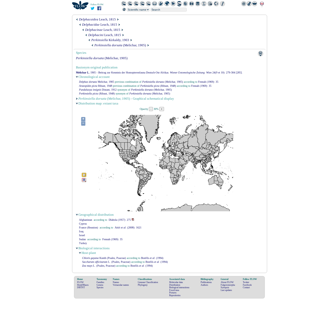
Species (100, 287)
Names (116, 282)
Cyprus (83, 223)
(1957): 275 (120, 219)
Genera (100, 285)
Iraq (81, 231)
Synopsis (225, 287)
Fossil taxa (174, 290)
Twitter (246, 282)
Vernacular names (121, 285)
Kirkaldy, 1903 (110, 40)
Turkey (83, 243)
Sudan (82, 239)
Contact (246, 287)
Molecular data (176, 282)
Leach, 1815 (97, 19)
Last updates (226, 290)
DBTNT (81, 287)
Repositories (175, 295)
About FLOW (227, 282)
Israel (82, 235)
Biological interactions (179, 287)
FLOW (80, 282)
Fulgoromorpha (228, 285)
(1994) (152, 258)
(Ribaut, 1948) (158, 85)
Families (100, 282)
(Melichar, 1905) (120, 45)
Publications (206, 282)
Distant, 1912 (98, 89)
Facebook (247, 285)
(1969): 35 (208, 81)
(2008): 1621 (128, 227)
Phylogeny (143, 285)
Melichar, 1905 (96, 81)
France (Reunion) (88, 227)
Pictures (173, 292)
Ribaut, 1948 (95, 85)
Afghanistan (85, 219)
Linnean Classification (148, 282)
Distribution (174, 285)
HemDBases (83, 285)
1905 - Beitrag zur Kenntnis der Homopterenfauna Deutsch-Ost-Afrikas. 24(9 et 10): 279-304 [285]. (159, 72)
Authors (204, 285)
